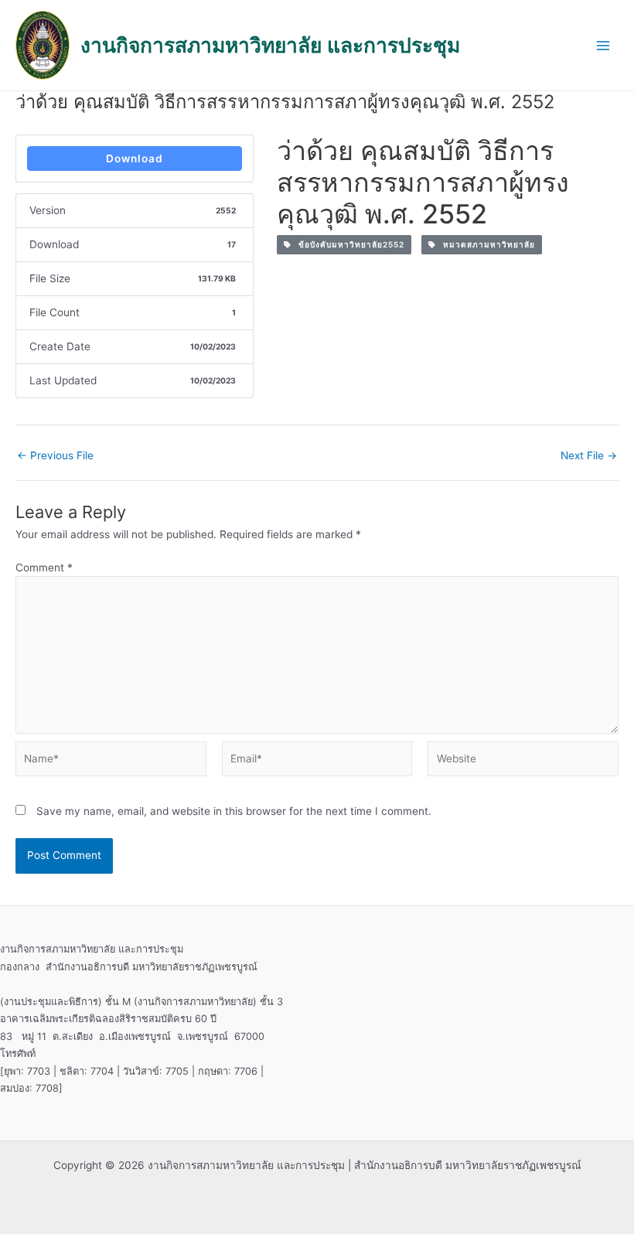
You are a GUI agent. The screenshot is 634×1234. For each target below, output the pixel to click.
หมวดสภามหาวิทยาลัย (485, 244)
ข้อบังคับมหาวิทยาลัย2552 (347, 244)
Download (134, 158)
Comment (44, 567)
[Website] (523, 761)
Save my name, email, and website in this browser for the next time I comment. (233, 811)
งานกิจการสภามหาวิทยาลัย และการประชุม (270, 44)
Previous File (55, 456)
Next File (589, 456)
